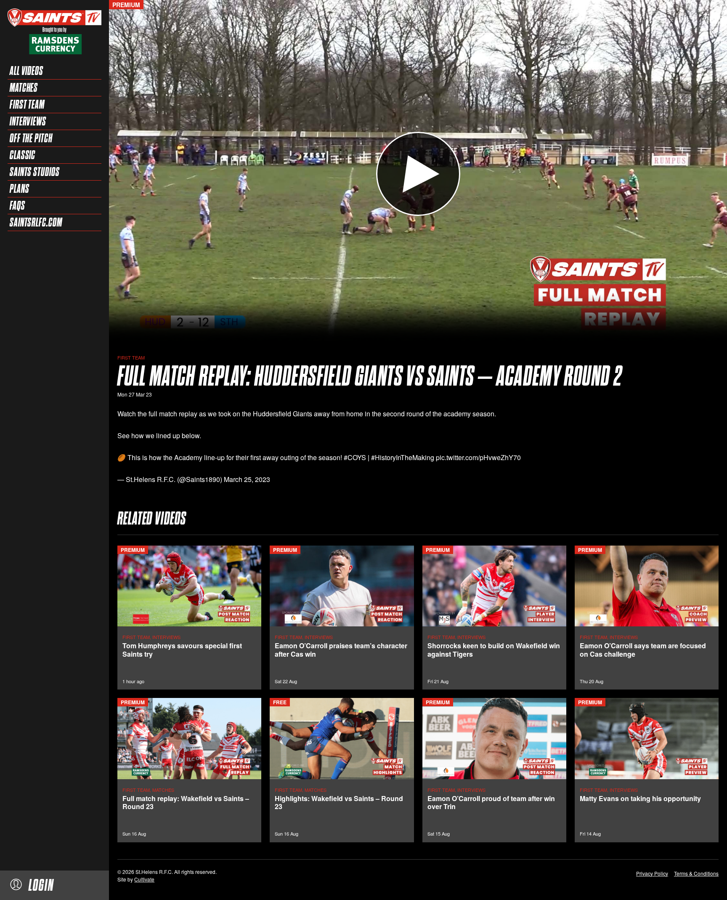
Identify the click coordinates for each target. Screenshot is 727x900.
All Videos (26, 70)
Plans (19, 188)
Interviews (28, 121)
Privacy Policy (652, 873)
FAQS (17, 205)
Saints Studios (35, 171)
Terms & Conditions (696, 873)
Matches (24, 87)
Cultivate (144, 879)
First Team (27, 104)
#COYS (355, 457)
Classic (22, 155)
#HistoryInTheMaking (402, 457)
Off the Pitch (31, 138)
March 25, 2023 (247, 479)
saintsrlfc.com (36, 222)
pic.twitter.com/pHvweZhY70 (478, 457)
